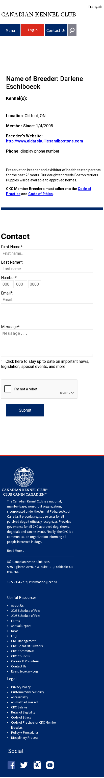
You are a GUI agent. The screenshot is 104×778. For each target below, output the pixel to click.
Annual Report (21, 626)
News (14, 631)
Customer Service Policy (27, 692)
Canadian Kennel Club (38, 14)
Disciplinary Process (24, 737)
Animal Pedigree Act (24, 702)
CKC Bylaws (19, 707)
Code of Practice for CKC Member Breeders (34, 725)
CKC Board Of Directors (27, 646)
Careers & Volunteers (25, 661)
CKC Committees (22, 651)
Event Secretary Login (25, 671)
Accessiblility (19, 697)
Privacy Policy (21, 687)
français (95, 6)
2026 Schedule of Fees (25, 610)
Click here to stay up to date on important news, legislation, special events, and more (45, 364)
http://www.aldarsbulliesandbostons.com (44, 141)
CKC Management (23, 641)
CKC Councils (20, 656)
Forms (15, 621)
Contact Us (56, 30)
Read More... (15, 551)
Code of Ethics (40, 194)
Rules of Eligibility (23, 712)
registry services (44, 516)
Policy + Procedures (24, 732)
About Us (17, 605)
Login (33, 29)
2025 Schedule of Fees (25, 616)
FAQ (14, 636)
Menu (10, 30)
